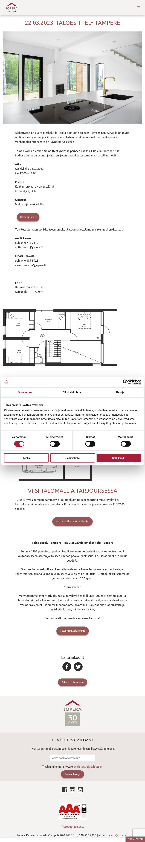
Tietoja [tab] (120, 392)
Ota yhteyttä (135, 839)
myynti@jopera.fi (117, 835)
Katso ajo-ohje (28, 217)
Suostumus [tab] (25, 392)
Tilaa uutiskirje (72, 774)
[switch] (55, 444)
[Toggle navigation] (138, 7)
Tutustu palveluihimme (72, 630)
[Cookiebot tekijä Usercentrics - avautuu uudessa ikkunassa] (125, 382)
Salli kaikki (118, 457)
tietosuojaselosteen (90, 766)
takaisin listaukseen (73, 682)
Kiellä (26, 457)
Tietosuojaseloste (72, 826)
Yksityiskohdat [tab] (72, 392)
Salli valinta (72, 457)
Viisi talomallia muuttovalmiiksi (72, 521)
